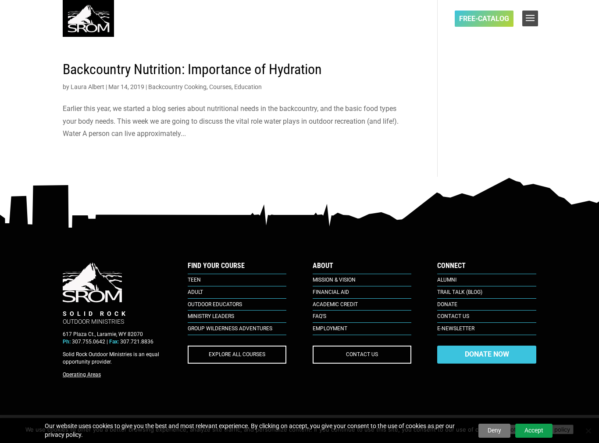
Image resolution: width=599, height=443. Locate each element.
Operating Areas (82, 375)
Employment (330, 328)
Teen (194, 280)
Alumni (446, 280)
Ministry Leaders (211, 316)
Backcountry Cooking (177, 86)
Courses (220, 86)
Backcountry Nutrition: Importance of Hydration (192, 69)
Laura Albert (87, 86)
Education (248, 86)
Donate (447, 304)
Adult (195, 292)
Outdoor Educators (215, 304)
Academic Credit (335, 304)
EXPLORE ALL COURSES (237, 354)
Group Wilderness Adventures (230, 328)
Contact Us (453, 316)
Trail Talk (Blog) (459, 292)
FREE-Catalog (484, 18)
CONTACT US (362, 354)
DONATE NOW (487, 354)
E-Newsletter (455, 328)
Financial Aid (331, 292)
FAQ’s (319, 316)
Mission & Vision (334, 280)
